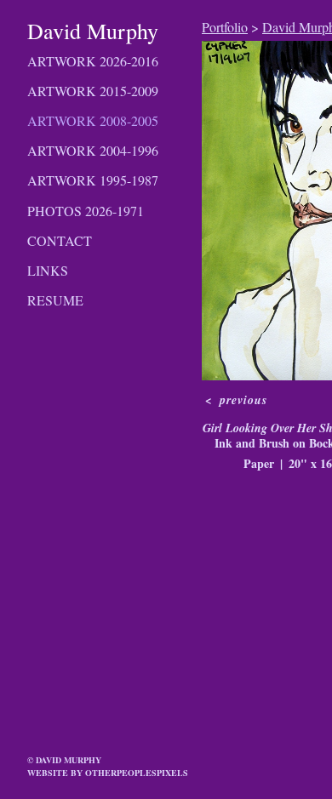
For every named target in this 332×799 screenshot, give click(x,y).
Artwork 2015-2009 (92, 91)
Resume (55, 300)
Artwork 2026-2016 (92, 61)
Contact (59, 240)
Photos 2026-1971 (85, 211)
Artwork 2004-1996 (92, 150)
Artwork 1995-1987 (92, 180)
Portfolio (225, 27)
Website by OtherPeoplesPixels (107, 773)
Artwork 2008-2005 (92, 120)
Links (47, 270)
